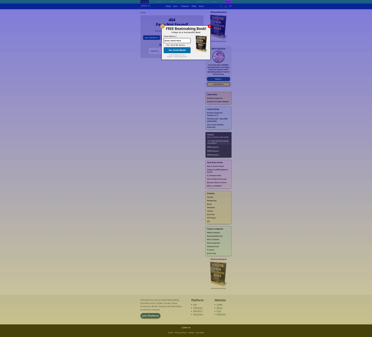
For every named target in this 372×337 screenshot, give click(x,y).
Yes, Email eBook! (177, 50)
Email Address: (170, 36)
